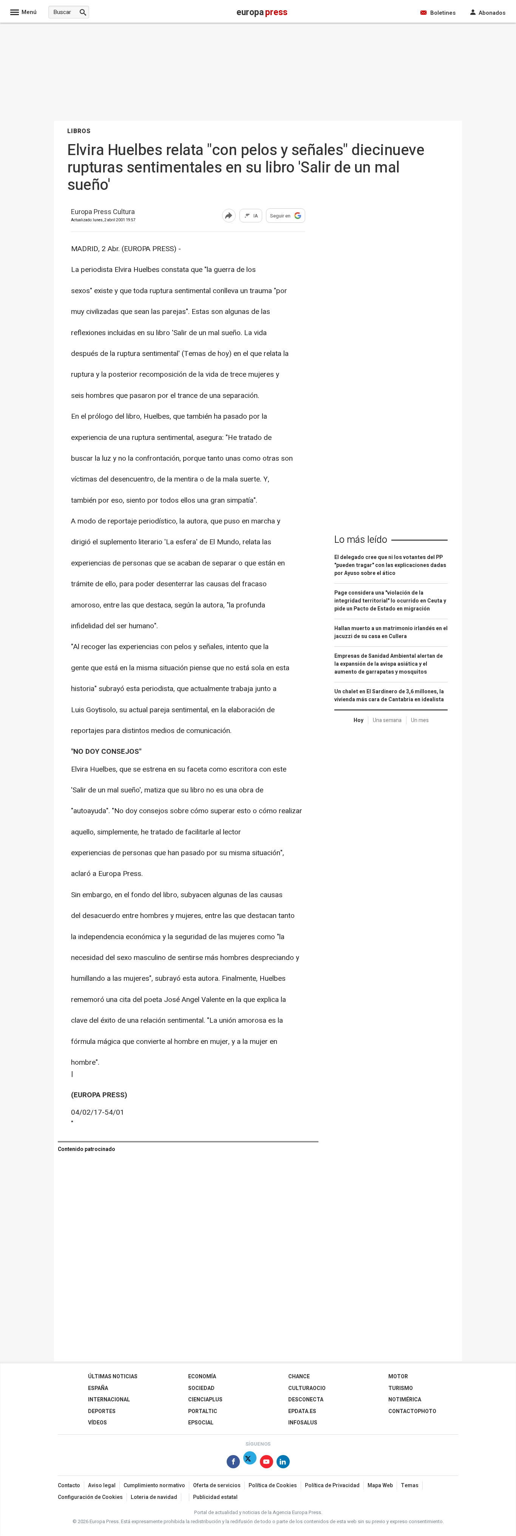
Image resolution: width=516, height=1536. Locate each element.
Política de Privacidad (332, 1485)
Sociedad (201, 1388)
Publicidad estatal (215, 1497)
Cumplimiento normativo (154, 1485)
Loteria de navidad (154, 1497)
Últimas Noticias (112, 1377)
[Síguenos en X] (250, 1463)
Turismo (400, 1388)
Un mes (420, 720)
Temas (410, 1485)
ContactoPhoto (412, 1411)
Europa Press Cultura (103, 212)
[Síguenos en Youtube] (266, 1463)
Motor (398, 1377)
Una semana (387, 720)
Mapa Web (380, 1485)
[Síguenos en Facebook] (233, 1463)
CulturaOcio (307, 1388)
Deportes (102, 1411)
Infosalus (302, 1423)
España (98, 1388)
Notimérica (404, 1400)
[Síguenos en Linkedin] (283, 1463)
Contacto (69, 1485)
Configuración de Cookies (90, 1497)
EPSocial (200, 1423)
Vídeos (97, 1423)
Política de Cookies (273, 1485)
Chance (299, 1377)
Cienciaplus (205, 1400)
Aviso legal (102, 1485)
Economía (202, 1377)
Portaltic (202, 1411)
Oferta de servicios (217, 1485)
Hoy (358, 720)
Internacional (109, 1400)
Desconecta (305, 1400)
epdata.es (302, 1411)
